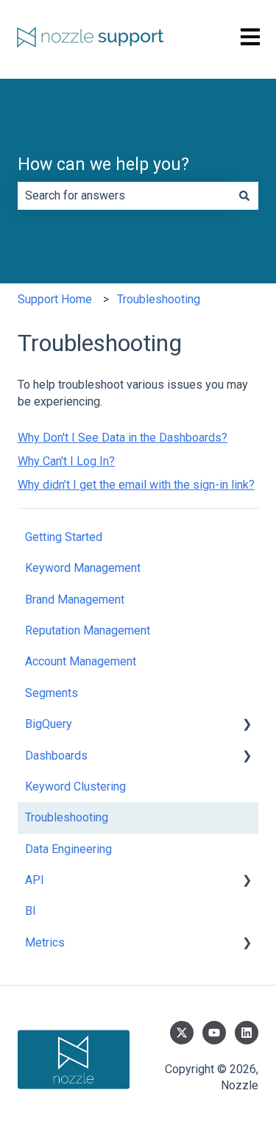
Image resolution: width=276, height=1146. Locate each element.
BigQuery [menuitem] (48, 724)
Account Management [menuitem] (80, 661)
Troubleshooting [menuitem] (66, 817)
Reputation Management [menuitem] (87, 630)
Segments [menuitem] (51, 693)
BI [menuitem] (30, 911)
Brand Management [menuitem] (74, 599)
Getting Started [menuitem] (63, 537)
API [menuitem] (34, 880)
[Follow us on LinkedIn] (246, 1032)
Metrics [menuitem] (45, 942)
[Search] (244, 196)
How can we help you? (103, 164)
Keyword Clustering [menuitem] (75, 786)
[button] (246, 725)
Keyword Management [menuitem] (83, 568)
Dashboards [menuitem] (56, 756)
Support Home (55, 299)
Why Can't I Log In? (66, 461)
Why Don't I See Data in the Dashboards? (122, 438)
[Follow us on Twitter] (182, 1032)
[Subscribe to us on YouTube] (214, 1032)
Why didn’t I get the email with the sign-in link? (136, 485)
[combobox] (124, 196)
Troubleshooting (158, 299)
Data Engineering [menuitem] (68, 849)
